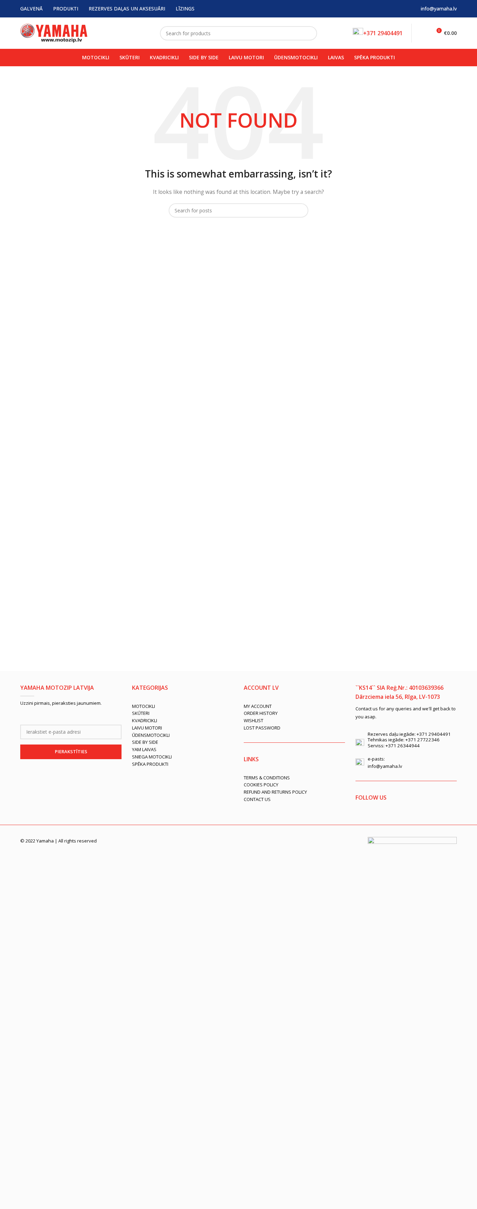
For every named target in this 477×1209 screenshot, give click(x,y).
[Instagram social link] (381, 818)
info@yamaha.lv (439, 8)
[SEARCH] (309, 33)
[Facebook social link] (360, 818)
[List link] (182, 706)
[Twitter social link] (371, 818)
